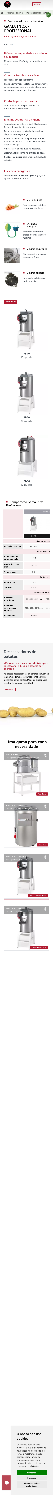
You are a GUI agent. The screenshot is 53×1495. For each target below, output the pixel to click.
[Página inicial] (7, 4)
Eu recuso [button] (31, 1478)
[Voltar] (44, 4)
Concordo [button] (31, 1473)
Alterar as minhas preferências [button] (31, 1484)
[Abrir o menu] (48, 4)
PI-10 (33, 536)
